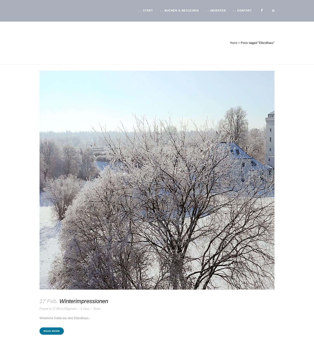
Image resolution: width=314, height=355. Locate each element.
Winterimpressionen (83, 301)
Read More (52, 331)
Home (233, 42)
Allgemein (70, 308)
